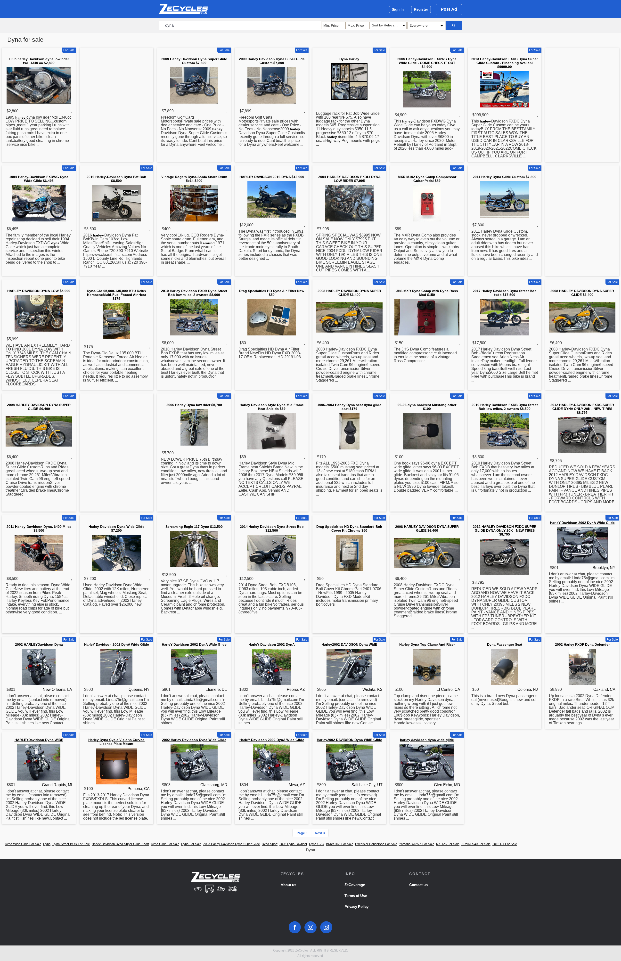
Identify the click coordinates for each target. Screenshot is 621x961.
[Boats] (221, 889)
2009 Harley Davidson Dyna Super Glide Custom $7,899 (194, 61)
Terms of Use (355, 896)
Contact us (418, 885)
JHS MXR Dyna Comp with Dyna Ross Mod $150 (427, 293)
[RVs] (209, 889)
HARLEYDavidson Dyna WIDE (39, 740)
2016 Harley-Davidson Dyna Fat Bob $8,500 (116, 179)
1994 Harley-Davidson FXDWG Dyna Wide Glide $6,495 (38, 179)
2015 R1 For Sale (504, 844)
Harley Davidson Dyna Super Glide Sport (120, 844)
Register (421, 9)
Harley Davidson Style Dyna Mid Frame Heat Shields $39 (272, 407)
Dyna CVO (316, 844)
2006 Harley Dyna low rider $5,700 (194, 405)
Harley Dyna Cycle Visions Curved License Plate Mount (116, 742)
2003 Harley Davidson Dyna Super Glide (231, 844)
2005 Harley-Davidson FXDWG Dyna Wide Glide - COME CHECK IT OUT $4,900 (427, 63)
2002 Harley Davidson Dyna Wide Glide (194, 740)
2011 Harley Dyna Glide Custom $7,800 (504, 177)
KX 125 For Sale (447, 844)
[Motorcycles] (233, 889)
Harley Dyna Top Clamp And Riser (427, 644)
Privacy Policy (356, 906)
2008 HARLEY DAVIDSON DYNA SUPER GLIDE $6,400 (349, 293)
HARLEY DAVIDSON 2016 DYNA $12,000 (271, 177)
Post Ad (449, 9)
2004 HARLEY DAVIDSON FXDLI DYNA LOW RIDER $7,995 (349, 179)
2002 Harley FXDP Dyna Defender (582, 644)
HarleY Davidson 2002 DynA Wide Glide (582, 523)
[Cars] (198, 889)
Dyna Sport (270, 844)
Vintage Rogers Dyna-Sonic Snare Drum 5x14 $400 (194, 179)
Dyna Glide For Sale (165, 844)
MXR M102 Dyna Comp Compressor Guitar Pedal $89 (427, 179)
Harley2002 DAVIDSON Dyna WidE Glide (349, 740)
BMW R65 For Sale (339, 844)
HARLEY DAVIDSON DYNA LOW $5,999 (38, 291)
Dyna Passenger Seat (504, 644)
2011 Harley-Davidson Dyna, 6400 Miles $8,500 (39, 528)
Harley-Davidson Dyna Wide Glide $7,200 (116, 528)
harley (20, 117)
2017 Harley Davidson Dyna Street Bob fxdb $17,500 (505, 293)
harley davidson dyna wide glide (427, 740)
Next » (320, 833)
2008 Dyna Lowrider (293, 844)
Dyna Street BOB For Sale (71, 844)
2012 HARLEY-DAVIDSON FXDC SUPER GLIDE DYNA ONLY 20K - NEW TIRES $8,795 (582, 409)
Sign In (398, 9)
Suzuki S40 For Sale (475, 844)
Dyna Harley (349, 59)
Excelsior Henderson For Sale (376, 844)
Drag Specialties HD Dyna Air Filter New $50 (271, 293)
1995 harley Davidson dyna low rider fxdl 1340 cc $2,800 (39, 61)
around (209, 243)
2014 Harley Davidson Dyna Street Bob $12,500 (272, 528)
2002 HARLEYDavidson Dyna (39, 644)
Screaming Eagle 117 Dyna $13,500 (194, 527)
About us (288, 885)
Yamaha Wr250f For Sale (416, 844)
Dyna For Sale (191, 844)
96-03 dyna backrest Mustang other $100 (427, 407)
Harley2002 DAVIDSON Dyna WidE (349, 644)
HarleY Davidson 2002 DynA (272, 644)
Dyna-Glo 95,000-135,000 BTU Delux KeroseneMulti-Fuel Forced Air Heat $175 (116, 295)
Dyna (46, 844)
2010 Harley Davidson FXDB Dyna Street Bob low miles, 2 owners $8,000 (194, 293)
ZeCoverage (354, 885)
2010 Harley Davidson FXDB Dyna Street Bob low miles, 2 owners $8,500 (505, 407)
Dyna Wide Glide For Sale (23, 844)
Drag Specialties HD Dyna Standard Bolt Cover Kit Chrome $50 (349, 528)
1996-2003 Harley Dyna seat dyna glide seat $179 (349, 407)
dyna (55, 243)
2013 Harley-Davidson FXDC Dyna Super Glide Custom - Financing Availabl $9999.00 (504, 63)
